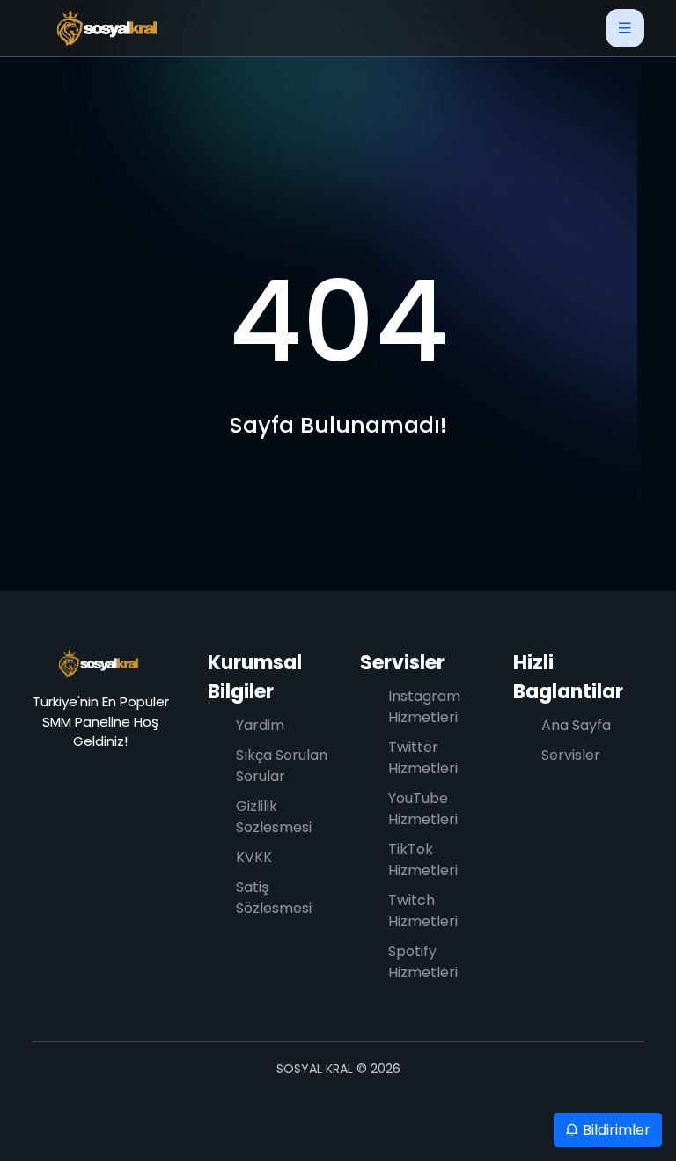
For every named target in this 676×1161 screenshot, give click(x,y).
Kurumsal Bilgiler (255, 677)
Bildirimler (614, 1130)
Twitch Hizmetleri (423, 910)
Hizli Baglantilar (568, 677)
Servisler (402, 662)
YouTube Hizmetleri (423, 808)
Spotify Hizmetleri (423, 961)
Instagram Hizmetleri (424, 706)
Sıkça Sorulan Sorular (281, 765)
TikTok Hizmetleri (423, 859)
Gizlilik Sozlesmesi (274, 816)
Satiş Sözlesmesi (274, 897)
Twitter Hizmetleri (423, 757)
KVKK (254, 857)
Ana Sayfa (576, 725)
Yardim (260, 725)
